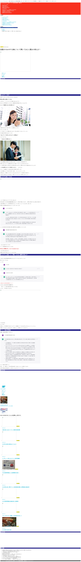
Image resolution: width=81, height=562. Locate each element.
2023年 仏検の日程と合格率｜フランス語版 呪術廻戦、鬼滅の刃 (16, 560)
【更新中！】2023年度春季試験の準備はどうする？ (9, 27)
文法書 (6, 11)
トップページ (5, 4)
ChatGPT (1, 388)
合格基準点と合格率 (8, 10)
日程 (4, 5)
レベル (4, 8)
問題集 (7, 12)
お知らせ (5, 6)
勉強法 (3, 387)
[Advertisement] (40, 39)
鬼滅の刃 (6, 7)
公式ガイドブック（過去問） (9, 9)
